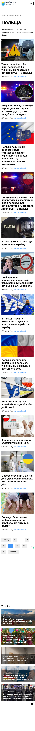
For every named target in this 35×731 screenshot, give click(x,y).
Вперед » (13, 552)
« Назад (6, 540)
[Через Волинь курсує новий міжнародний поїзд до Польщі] (17, 387)
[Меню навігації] (31, 3)
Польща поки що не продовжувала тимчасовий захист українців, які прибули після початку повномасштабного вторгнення (14, 156)
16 (4, 552)
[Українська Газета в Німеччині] (8, 3)
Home (3, 15)
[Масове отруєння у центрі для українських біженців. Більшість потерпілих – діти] (17, 461)
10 (4, 546)
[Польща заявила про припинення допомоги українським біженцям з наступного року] (17, 346)
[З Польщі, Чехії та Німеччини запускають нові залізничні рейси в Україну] (17, 304)
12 (17, 546)
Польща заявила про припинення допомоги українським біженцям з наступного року (15, 364)
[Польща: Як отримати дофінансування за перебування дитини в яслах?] (17, 503)
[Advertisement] (17, 583)
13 (24, 546)
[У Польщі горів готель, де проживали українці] (17, 227)
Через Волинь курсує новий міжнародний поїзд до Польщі (16, 404)
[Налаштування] (33, 548)
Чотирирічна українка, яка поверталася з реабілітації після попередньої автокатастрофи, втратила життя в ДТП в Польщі (17, 203)
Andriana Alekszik (20, 76)
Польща (9, 15)
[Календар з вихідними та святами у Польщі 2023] (17, 426)
